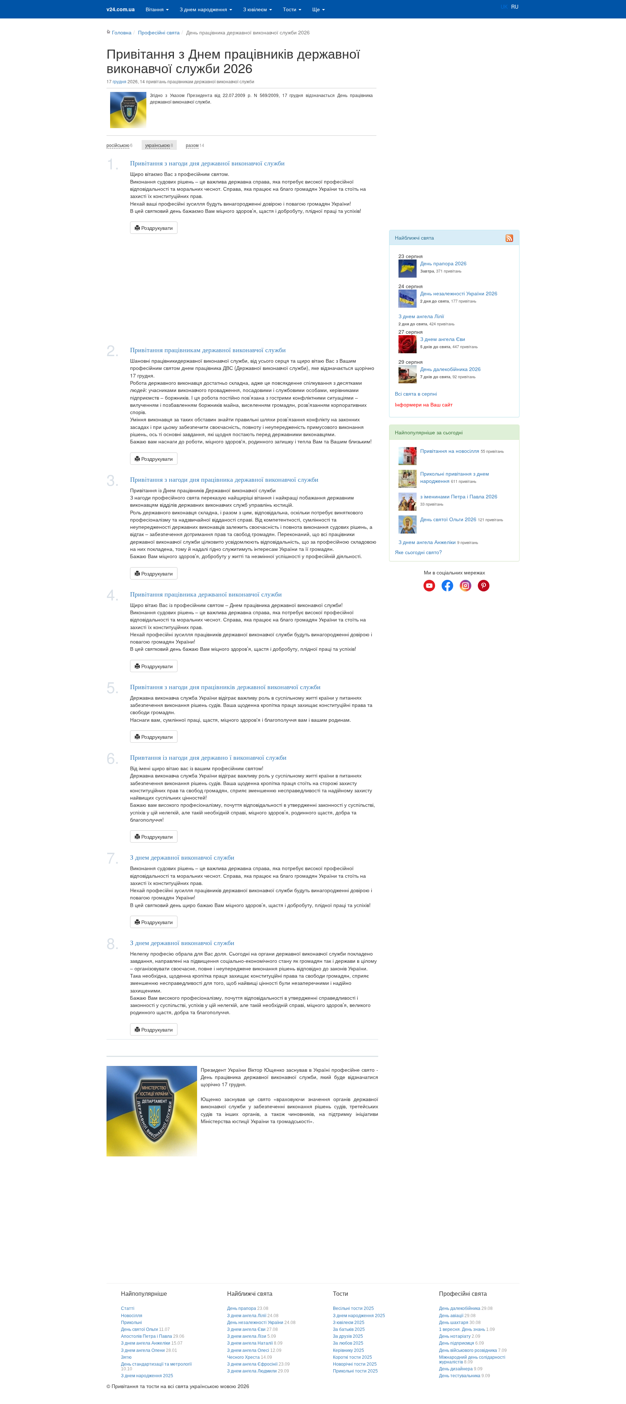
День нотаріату (455, 1336)
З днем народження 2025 (147, 1375)
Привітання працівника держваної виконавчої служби (206, 594)
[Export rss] (509, 238)
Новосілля (131, 1315)
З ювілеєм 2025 (348, 1322)
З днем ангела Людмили (252, 1371)
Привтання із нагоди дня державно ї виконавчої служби (208, 757)
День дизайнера (456, 1368)
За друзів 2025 (348, 1336)
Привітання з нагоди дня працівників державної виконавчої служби (225, 686)
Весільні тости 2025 (353, 1308)
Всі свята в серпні (416, 393)
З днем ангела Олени (143, 1350)
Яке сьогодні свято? (418, 552)
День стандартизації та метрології (156, 1364)
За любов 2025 (348, 1343)
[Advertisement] (242, 288)
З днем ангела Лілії (421, 316)
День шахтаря (453, 1322)
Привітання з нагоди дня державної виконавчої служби (207, 163)
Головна (122, 32)
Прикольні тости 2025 (355, 1371)
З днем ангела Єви (442, 338)
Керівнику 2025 (348, 1350)
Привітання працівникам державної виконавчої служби (208, 349)
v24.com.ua (121, 9)
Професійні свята (159, 32)
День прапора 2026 (443, 263)
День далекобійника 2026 (450, 368)
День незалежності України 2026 (458, 293)
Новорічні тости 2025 (355, 1364)
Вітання (155, 9)
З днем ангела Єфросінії (252, 1364)
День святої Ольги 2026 (448, 519)
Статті (127, 1308)
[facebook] (447, 585)
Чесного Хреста (243, 1357)
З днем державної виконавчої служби (182, 857)
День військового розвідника (468, 1350)
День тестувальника (459, 1375)
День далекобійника (459, 1308)
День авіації (451, 1315)
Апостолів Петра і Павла (146, 1336)
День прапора (241, 1308)
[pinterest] (483, 585)
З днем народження (204, 9)
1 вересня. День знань (462, 1329)
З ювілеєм (255, 9)
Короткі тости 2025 (352, 1357)
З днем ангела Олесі (248, 1350)
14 (195, 145)
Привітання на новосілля (449, 450)
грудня (119, 81)
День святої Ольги (139, 1329)
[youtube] (429, 585)
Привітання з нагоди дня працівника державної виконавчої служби (224, 479)
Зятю (126, 1357)
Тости (290, 9)
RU (514, 6)
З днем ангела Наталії (250, 1343)
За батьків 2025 (349, 1329)
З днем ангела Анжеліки (427, 541)
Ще (316, 9)
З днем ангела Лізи (246, 1336)
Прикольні (131, 1322)
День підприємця (456, 1343)
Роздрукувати (156, 227)
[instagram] (465, 585)
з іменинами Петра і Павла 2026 (458, 496)
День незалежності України (255, 1322)
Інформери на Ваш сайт (423, 404)
